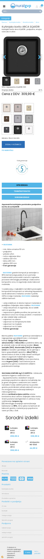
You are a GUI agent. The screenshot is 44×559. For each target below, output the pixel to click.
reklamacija (6, 528)
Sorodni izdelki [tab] (22, 197)
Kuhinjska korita (14, 22)
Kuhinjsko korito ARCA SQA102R (34, 431)
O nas (4, 506)
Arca (37, 22)
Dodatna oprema (8, 498)
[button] (39, 57)
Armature (5, 493)
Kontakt (5, 511)
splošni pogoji (7, 537)
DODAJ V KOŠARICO (13, 144)
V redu (27, 552)
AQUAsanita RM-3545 (34, 443)
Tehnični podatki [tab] (22, 191)
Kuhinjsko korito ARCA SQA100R (14, 431)
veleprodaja (6, 532)
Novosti (4, 470)
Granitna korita (28, 22)
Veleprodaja (6, 515)
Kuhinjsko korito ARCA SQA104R (14, 445)
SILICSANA (7, 244)
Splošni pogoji (7, 520)
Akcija (4, 466)
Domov (4, 22)
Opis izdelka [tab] (22, 185)
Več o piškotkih (37, 552)
